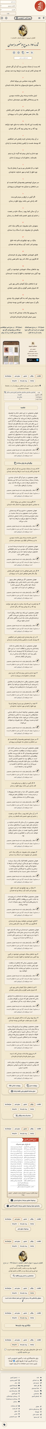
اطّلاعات (39, 376)
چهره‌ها (37, 1412)
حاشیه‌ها (14, 381)
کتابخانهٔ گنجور (14, 1386)
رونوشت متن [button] (33, 1086)
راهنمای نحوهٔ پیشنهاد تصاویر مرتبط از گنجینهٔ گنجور (25, 1206)
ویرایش (19, 456)
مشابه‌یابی (36, 1394)
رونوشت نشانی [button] (16, 1086)
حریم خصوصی (13, 1417)
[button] (44, 18)
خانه (38, 1378)
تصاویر (25, 376)
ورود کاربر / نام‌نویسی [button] (24, 18)
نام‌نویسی (14, 1358)
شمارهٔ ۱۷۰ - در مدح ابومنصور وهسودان (23, 44)
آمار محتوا (36, 1417)
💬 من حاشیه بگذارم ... (17, 1351)
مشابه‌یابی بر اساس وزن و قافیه (24, 1276)
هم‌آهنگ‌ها (8, 376)
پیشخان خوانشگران (12, 1396)
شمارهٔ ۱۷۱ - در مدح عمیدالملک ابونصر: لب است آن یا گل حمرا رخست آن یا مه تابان (34, 330)
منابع (16, 1411)
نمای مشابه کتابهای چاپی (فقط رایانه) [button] (24, 1091)
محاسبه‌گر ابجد (13, 1391)
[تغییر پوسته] (4, 1424)
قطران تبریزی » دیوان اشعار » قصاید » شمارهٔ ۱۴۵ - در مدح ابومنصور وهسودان (23, 1264)
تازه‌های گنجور (35, 1396)
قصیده (20, 395)
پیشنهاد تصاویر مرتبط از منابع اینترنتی (24, 1200)
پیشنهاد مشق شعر (23, 1229)
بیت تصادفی (36, 1380)
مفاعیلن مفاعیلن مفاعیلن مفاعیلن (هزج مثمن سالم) (21, 392)
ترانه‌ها (32, 381)
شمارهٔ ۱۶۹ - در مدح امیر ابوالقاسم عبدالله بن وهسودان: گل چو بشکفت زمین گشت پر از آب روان (11, 330)
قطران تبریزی (31, 38)
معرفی (37, 1406)
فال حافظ (36, 1386)
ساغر (16, 1383)
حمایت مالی (36, 1414)
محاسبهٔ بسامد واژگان (24, 1116)
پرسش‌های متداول (34, 1409)
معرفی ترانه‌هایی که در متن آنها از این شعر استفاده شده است (23, 1298)
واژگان (31, 376)
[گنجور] (40, 6)
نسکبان (15, 1402)
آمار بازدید (15, 1409)
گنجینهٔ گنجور (14, 1388)
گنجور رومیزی (14, 1380)
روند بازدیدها (23, 381)
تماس (16, 1414)
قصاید (14, 38)
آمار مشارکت (14, 1406)
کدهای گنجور (14, 1378)
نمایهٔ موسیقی (35, 1388)
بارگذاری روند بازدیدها (23, 1325)
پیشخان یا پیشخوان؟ (12, 1399)
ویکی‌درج (19, 397)
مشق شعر (17, 376)
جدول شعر (36, 1383)
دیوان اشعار (21, 38)
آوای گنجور (15, 1394)
